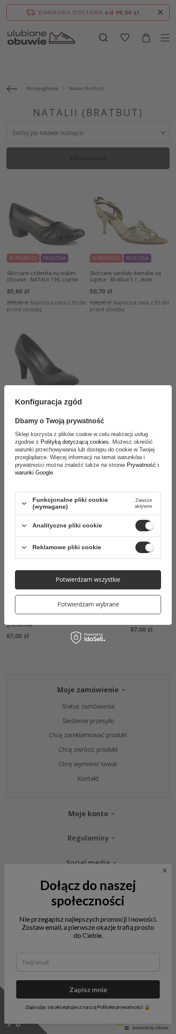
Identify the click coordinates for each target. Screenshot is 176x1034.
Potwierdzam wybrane (88, 604)
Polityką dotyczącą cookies (75, 442)
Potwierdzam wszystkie (88, 579)
